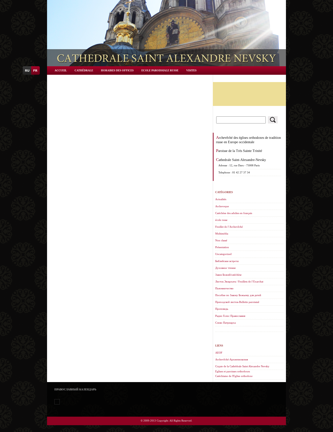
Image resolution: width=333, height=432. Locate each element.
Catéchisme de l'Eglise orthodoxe (234, 376)
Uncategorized (223, 254)
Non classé (221, 240)
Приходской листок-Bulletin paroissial (237, 302)
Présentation (222, 247)
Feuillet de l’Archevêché (229, 226)
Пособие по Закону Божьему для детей (238, 295)
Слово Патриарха (225, 322)
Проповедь (221, 308)
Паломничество (224, 288)
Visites (191, 70)
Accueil (61, 70)
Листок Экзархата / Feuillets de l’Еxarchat (239, 281)
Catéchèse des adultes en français (233, 213)
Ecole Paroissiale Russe (159, 70)
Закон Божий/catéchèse (228, 274)
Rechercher (273, 119)
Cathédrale (84, 70)
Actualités (220, 199)
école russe (221, 219)
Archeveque (222, 206)
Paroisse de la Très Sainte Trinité (239, 151)
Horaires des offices (117, 70)
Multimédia (221, 233)
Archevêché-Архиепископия (231, 359)
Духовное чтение (225, 267)
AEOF (218, 352)
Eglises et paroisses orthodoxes (232, 371)
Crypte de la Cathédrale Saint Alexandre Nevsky (242, 366)
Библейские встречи (227, 261)
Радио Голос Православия (230, 315)
